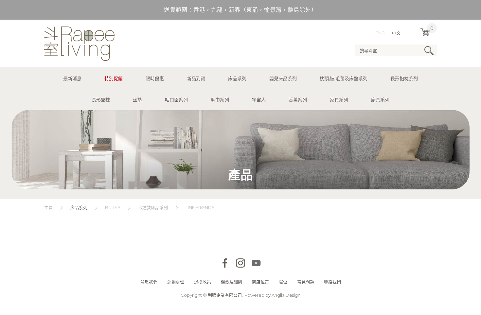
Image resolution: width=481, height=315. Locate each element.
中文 (396, 32)
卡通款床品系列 (153, 207)
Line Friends (200, 207)
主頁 (48, 207)
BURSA (112, 207)
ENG (380, 32)
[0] (425, 32)
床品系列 (78, 207)
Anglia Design (286, 295)
